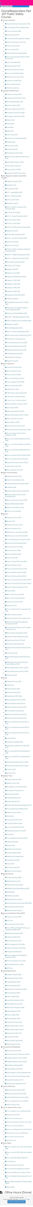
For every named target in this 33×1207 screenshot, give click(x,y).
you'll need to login (24, 1199)
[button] (0, 4)
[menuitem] (0, 3)
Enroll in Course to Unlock (16, 1202)
